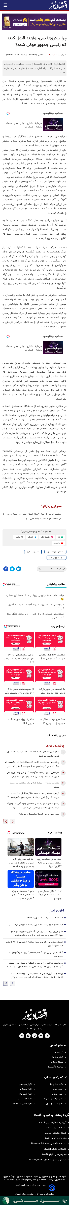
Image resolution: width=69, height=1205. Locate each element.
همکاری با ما (57, 1062)
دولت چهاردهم (56, 557)
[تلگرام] (18, 568)
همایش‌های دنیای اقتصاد (53, 1154)
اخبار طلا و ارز (56, 1084)
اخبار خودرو (57, 1094)
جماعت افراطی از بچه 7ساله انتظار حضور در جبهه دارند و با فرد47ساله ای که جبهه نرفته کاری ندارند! (32, 516)
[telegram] (28, 1035)
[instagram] (35, 1035)
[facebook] (47, 1035)
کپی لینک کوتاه (58, 568)
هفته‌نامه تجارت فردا (55, 1138)
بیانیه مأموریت (55, 1066)
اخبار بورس (57, 1089)
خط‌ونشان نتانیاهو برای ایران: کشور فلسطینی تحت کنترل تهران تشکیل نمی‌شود (33, 754)
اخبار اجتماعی (25, 1098)
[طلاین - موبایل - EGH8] (34, 22)
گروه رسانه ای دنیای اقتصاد (52, 1122)
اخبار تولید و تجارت (53, 1098)
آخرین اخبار (56, 911)
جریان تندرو (33, 551)
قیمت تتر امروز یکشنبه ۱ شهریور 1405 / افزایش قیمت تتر (36, 924)
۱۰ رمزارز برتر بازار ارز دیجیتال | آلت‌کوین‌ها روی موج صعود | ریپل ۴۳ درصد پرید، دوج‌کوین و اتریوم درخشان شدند (36, 933)
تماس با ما (57, 1057)
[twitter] (41, 1035)
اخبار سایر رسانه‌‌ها (22, 1103)
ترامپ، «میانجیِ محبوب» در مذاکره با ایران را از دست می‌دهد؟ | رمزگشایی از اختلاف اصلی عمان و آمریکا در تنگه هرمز (32, 796)
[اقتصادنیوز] (34, 1014)
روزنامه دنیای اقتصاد (55, 1127)
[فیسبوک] (5, 568)
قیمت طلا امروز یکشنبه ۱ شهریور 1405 (45, 917)
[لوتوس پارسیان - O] (34, 1200)
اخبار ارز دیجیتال (54, 1103)
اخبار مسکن (26, 1089)
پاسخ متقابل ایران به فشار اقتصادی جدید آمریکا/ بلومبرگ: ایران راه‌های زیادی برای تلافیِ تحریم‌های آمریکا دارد (33, 805)
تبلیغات (59, 1052)
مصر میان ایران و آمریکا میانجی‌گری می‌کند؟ (39, 814)
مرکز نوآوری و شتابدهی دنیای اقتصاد (47, 1159)
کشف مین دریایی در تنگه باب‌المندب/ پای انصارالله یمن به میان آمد (36, 954)
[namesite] (58, 5)
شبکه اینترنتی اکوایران (55, 1133)
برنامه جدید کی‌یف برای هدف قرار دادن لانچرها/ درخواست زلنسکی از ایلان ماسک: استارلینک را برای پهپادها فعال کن (37, 975)
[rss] (22, 1035)
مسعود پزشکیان (55, 551)
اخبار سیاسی (51, 54)
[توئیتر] (12, 568)
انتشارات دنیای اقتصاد (55, 1149)
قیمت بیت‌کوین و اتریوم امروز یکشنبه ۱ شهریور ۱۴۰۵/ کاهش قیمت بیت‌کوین (34, 944)
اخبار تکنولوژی (25, 1094)
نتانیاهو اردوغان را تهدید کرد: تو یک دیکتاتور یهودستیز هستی (34, 785)
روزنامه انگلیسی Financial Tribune (48, 1143)
